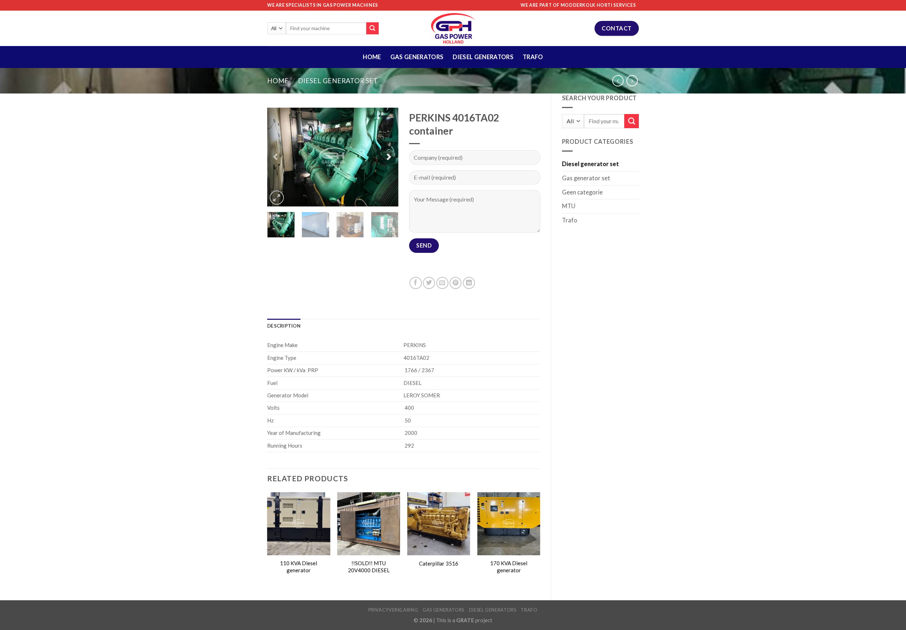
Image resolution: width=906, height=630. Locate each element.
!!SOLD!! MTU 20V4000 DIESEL (369, 566)
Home (372, 57)
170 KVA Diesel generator (508, 566)
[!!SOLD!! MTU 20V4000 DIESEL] (368, 523)
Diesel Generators (483, 57)
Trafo (533, 57)
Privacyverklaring (393, 610)
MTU (568, 206)
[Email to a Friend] (442, 283)
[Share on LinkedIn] (469, 283)
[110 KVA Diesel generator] (298, 523)
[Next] (386, 157)
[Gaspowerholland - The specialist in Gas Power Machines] (453, 28)
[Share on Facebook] (415, 283)
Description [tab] (283, 326)
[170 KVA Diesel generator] (508, 523)
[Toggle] (636, 178)
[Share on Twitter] (429, 283)
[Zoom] (277, 198)
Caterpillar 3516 (438, 563)
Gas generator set (586, 178)
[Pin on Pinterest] (455, 283)
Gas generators (443, 610)
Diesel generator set (338, 80)
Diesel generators (492, 610)
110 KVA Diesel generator (298, 566)
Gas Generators (417, 57)
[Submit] (372, 28)
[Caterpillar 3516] (438, 523)
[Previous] (279, 157)
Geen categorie (582, 192)
